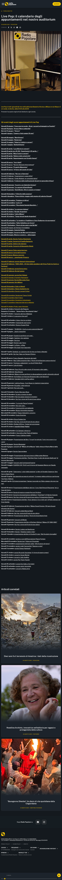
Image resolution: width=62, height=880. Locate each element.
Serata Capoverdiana (20, 451)
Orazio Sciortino (21, 415)
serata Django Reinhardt (23, 548)
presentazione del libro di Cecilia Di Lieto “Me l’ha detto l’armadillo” (35, 534)
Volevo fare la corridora (23, 320)
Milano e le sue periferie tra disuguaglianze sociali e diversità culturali (37, 374)
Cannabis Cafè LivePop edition (24, 379)
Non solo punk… (19, 388)
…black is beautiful (20, 331)
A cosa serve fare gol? (20, 316)
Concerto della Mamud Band (24, 511)
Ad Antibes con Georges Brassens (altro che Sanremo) (31, 377)
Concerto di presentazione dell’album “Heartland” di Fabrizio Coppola (35, 495)
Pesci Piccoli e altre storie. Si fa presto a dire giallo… (31, 369)
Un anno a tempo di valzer (24, 394)
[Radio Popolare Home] (10, 4)
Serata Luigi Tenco (20, 343)
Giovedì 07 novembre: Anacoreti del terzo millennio (17, 302)
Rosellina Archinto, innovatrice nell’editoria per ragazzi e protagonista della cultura (31, 729)
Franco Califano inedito (23, 435)
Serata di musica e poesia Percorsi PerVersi (27, 492)
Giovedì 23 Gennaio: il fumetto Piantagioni (14, 277)
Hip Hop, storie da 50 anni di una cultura (28, 399)
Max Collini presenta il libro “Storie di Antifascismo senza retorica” (34, 360)
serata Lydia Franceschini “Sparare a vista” (29, 546)
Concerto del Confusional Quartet (24, 463)
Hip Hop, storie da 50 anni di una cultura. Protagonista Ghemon (33, 497)
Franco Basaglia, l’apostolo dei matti (24, 358)
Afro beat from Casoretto (22, 347)
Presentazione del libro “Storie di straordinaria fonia (30, 516)
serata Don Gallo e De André (25, 564)
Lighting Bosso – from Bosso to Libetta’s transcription (32, 383)
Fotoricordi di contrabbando (24, 408)
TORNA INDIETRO (7, 11)
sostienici (57, 4)
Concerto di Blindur (21, 520)
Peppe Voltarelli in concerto (26, 413)
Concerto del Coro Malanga (23, 314)
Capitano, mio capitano (21, 338)
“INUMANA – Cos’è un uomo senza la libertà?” (28, 329)
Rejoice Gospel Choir (22, 325)
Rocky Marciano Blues (22, 392)
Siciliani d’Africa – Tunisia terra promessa (26, 424)
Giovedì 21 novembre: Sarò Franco (12, 298)
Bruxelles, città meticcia (22, 385)
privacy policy (5, 844)
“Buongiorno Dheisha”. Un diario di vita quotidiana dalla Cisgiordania (31, 802)
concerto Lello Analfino (21, 557)
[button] (3, 4)
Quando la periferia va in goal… (23, 336)
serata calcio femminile (23, 566)
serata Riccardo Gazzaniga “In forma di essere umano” (31, 552)
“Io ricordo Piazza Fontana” (24, 403)
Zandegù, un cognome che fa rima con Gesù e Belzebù (29, 352)
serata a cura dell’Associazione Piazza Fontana (30, 539)
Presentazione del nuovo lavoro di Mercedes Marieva (31, 455)
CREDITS (25, 844)
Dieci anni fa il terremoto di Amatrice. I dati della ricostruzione (31, 656)
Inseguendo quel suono (23, 323)
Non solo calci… (21, 406)
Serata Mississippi (19, 444)
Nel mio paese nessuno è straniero (26, 397)
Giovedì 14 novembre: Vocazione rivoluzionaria (15, 300)
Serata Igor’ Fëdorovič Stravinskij (28, 541)
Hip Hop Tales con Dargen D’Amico (24, 354)
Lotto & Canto (17, 365)
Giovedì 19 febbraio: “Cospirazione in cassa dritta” (17, 176)
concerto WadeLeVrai (23, 569)
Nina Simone (19, 372)
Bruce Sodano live (20, 419)
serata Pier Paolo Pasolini (21, 560)
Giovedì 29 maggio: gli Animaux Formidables (15, 228)
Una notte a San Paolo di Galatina (27, 433)
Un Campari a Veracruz (23, 430)
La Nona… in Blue (19, 345)
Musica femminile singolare (24, 410)
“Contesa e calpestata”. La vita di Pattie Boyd (27, 363)
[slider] (4, 878)
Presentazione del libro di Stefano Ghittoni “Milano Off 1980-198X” (35, 522)
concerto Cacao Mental (21, 555)
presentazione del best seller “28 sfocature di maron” (33, 544)
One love (17, 340)
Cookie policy (17, 844)
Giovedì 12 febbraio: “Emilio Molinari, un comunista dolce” (19, 178)
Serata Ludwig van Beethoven (25, 529)
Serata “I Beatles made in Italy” (25, 532)
